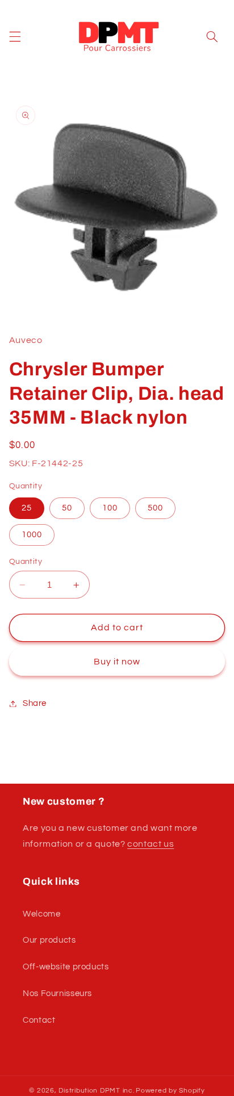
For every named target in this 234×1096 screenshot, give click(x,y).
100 (110, 508)
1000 (32, 534)
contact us (150, 843)
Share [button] (35, 703)
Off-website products (66, 967)
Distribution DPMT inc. (96, 1090)
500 (155, 508)
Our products (49, 940)
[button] (15, 37)
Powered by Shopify (170, 1090)
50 (67, 508)
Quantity (25, 562)
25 (27, 508)
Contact (39, 1020)
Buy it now (117, 661)
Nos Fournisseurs (57, 993)
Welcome (41, 914)
